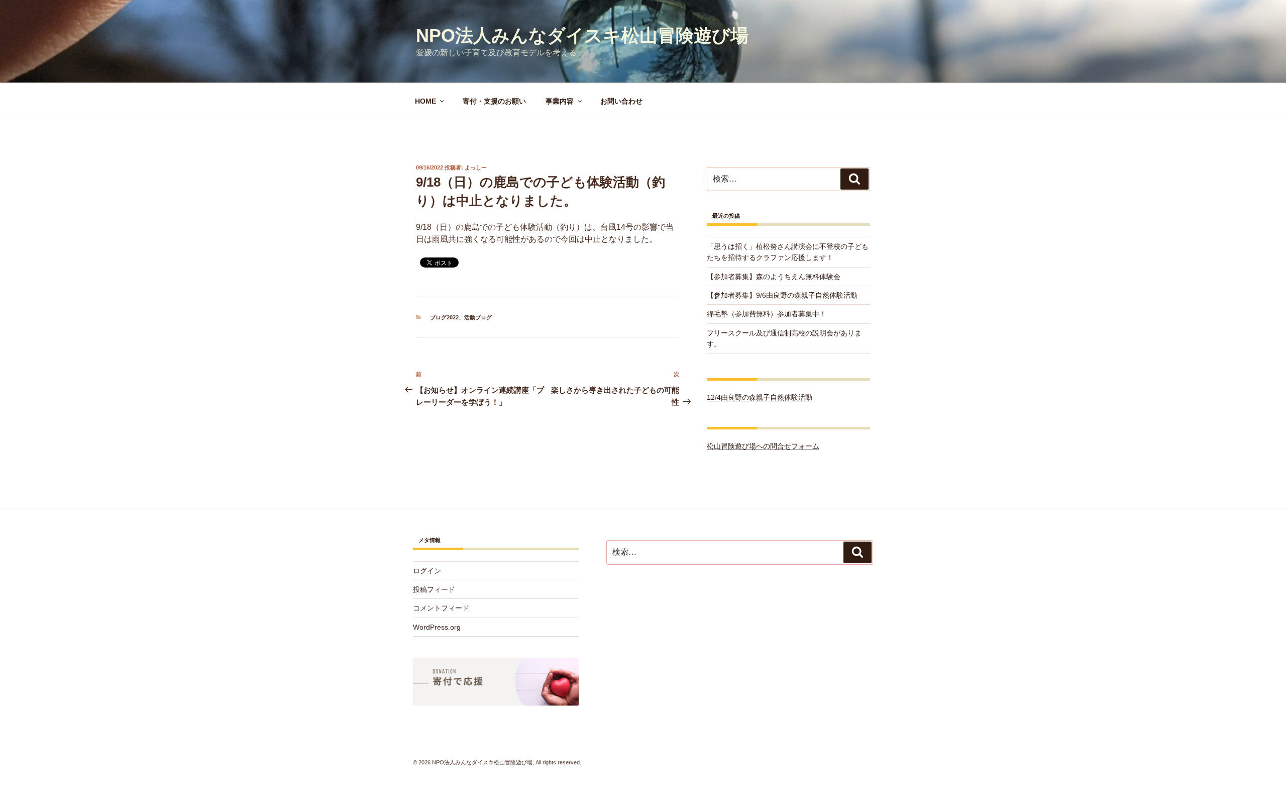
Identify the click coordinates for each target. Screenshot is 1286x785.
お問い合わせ (621, 101)
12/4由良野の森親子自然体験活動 (759, 397)
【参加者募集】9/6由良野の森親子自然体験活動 (782, 295)
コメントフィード (441, 608)
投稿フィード (434, 589)
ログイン (427, 571)
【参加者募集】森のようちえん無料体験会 (773, 277)
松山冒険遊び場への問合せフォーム (763, 446)
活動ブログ (478, 317)
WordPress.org (437, 627)
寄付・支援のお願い (494, 101)
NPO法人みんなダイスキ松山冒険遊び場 (582, 35)
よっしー (476, 167)
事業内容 (560, 101)
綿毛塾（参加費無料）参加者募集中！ (766, 314)
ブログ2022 (444, 317)
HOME (425, 101)
